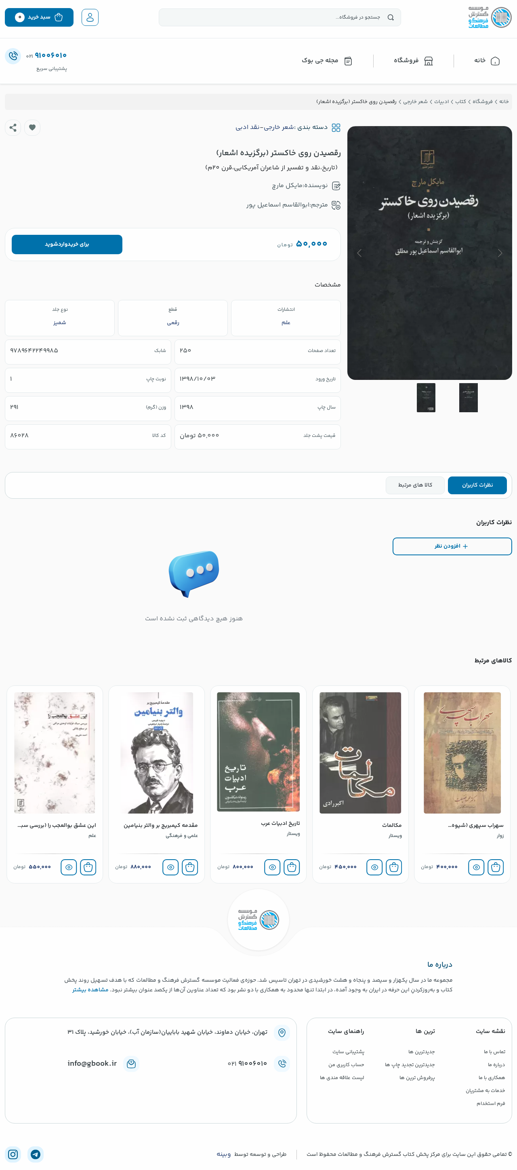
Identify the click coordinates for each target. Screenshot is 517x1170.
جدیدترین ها (421, 1052)
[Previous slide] (499, 253)
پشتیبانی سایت (348, 1052)
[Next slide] (359, 253)
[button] (32, 128)
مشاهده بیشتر (90, 990)
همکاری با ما (492, 1078)
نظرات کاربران (477, 485)
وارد (62, 244)
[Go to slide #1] (468, 397)
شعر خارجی (279, 128)
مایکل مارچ (287, 186)
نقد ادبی (247, 128)
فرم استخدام (491, 1104)
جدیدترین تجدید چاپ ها (410, 1065)
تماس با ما (494, 1052)
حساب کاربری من (346, 1065)
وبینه (223, 1154)
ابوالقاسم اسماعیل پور (277, 205)
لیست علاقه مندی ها (342, 1078)
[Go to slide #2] (426, 397)
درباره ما (496, 1065)
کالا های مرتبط (415, 485)
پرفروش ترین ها (417, 1078)
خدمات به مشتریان (485, 1091)
